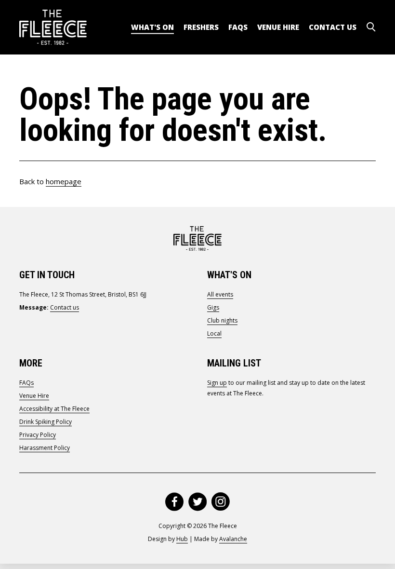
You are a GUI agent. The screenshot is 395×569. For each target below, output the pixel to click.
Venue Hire (278, 27)
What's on (152, 27)
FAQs (238, 27)
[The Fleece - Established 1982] (53, 27)
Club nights (222, 320)
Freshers (201, 27)
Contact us (332, 27)
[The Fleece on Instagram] (220, 501)
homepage (63, 181)
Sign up (217, 383)
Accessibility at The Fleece (54, 409)
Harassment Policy (44, 448)
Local (214, 333)
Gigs (213, 307)
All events (220, 294)
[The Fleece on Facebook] (174, 501)
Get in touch (47, 275)
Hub (182, 539)
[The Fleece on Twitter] (197, 501)
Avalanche (233, 539)
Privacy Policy (37, 435)
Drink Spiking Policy (45, 422)
